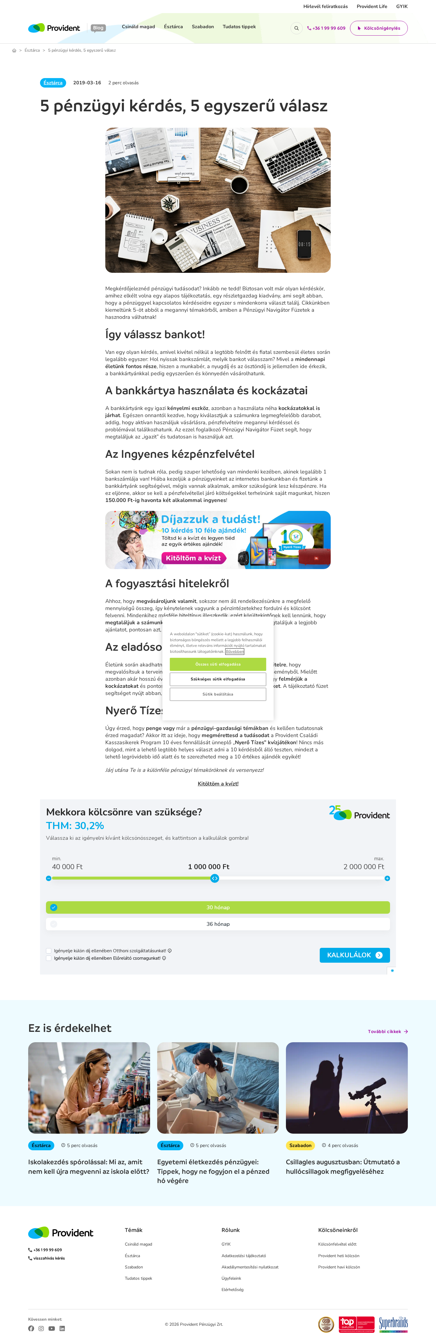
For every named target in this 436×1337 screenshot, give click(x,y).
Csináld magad (138, 26)
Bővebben (235, 651)
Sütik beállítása (218, 694)
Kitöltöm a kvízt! (218, 783)
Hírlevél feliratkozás (325, 6)
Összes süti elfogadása (218, 664)
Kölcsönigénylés (382, 28)
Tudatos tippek (239, 26)
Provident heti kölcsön (338, 1256)
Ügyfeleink (231, 1278)
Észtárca (173, 26)
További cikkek (384, 1031)
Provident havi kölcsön (339, 1267)
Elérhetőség (233, 1289)
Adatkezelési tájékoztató (244, 1256)
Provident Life (372, 6)
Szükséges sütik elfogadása (218, 679)
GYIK (402, 6)
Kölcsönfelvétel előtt (337, 1244)
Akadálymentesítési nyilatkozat (250, 1267)
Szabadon (203, 26)
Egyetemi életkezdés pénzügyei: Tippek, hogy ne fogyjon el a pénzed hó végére (213, 1171)
